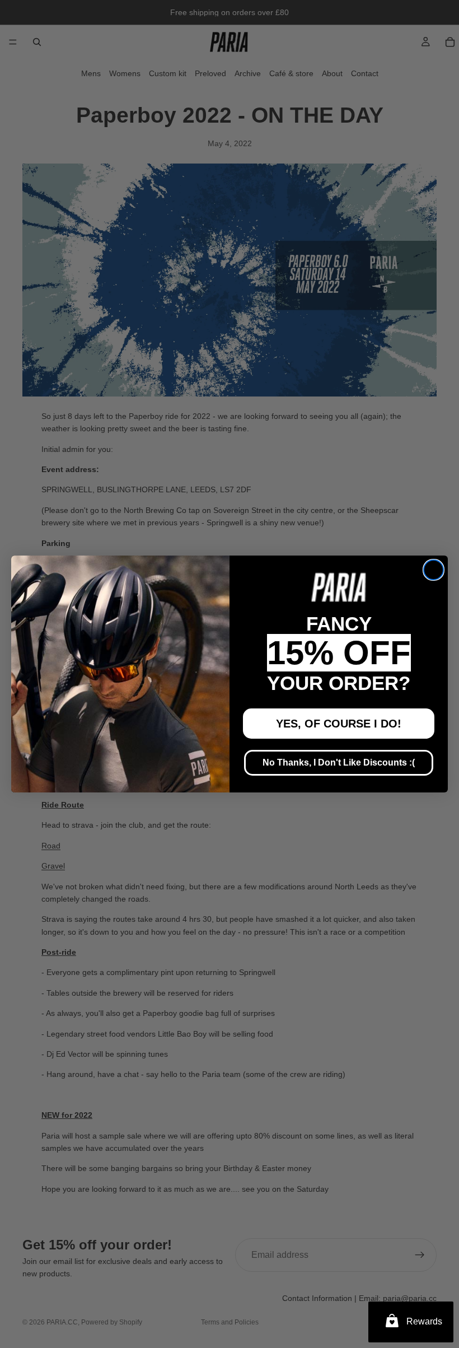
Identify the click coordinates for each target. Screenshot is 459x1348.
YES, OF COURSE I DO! (338, 723)
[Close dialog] (433, 570)
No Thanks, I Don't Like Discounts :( (339, 762)
